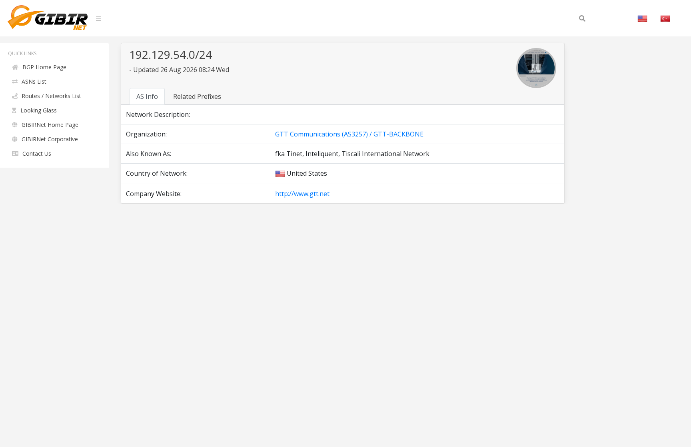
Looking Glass (38, 110)
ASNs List (34, 81)
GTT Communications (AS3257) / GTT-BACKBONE (349, 134)
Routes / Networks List (51, 96)
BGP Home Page (44, 67)
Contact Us (36, 153)
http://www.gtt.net (302, 193)
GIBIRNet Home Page (50, 124)
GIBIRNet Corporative (50, 139)
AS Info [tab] (147, 96)
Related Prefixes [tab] (197, 96)
